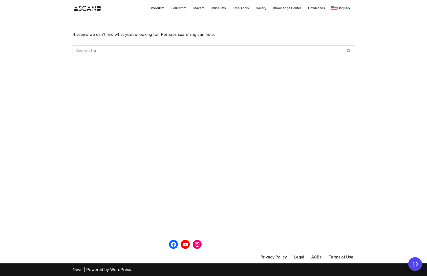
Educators (179, 8)
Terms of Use (340, 257)
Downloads (316, 8)
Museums (219, 8)
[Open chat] (415, 264)
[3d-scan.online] (87, 8)
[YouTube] (185, 244)
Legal (299, 257)
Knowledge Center (287, 8)
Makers (199, 8)
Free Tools (241, 8)
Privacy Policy (274, 257)
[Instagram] (197, 244)
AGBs (316, 257)
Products (158, 8)
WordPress (120, 269)
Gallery (261, 8)
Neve (78, 269)
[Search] (348, 50)
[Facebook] (173, 244)
